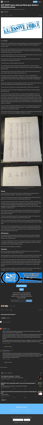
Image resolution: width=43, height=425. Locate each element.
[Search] (41, 373)
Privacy (20, 417)
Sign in (40, 1)
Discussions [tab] (9, 373)
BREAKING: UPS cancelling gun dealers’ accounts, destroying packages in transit (18, 384)
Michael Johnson (5, 350)
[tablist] (6, 318)
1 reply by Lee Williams (8, 346)
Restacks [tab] (8, 318)
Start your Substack (18, 419)
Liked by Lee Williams (7, 329)
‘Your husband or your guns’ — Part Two (10, 376)
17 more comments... (4, 367)
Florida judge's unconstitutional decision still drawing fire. (12, 377)
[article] (21, 378)
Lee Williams (6, 11)
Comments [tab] (4, 318)
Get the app (27, 419)
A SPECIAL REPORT (4, 394)
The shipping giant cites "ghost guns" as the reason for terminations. (14, 386)
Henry (3, 328)
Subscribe (35, 1)
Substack (16, 422)
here (4, 270)
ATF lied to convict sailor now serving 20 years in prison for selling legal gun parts (19, 392)
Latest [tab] (5, 373)
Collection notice (29, 417)
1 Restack (13, 306)
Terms (24, 417)
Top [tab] (2, 373)
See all (3, 399)
